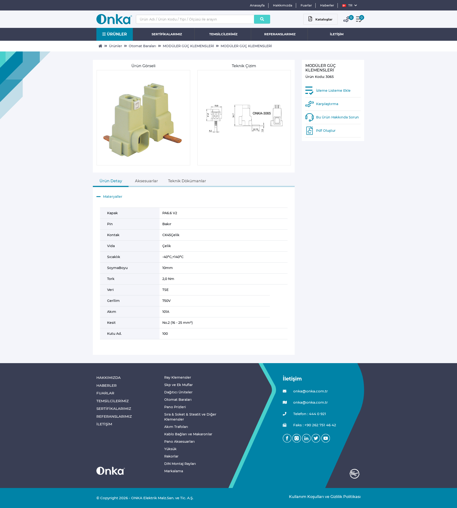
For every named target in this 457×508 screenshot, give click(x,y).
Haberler (327, 5)
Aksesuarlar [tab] (146, 181)
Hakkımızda (282, 5)
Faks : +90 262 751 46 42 (314, 425)
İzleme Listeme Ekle (333, 90)
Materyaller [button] (112, 196)
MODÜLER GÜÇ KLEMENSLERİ (188, 46)
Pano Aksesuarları (179, 441)
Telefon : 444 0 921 (309, 413)
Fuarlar (306, 5)
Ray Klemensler (177, 377)
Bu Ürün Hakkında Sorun (337, 117)
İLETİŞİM (336, 34)
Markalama (173, 471)
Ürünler (115, 46)
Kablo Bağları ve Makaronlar (188, 434)
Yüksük (170, 449)
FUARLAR (105, 393)
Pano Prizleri (175, 407)
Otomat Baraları (142, 46)
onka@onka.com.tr (310, 391)
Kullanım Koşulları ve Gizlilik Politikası (322, 496)
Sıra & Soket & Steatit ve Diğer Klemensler (190, 417)
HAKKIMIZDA (108, 377)
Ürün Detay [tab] (110, 181)
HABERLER (106, 385)
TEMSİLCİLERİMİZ (223, 34)
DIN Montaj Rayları (180, 464)
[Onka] (110, 470)
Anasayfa (257, 5)
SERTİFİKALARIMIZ (167, 34)
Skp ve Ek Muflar (178, 385)
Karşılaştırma (327, 104)
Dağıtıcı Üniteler (178, 392)
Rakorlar (171, 456)
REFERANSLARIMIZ (280, 34)
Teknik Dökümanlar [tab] (187, 181)
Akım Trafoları (176, 427)
